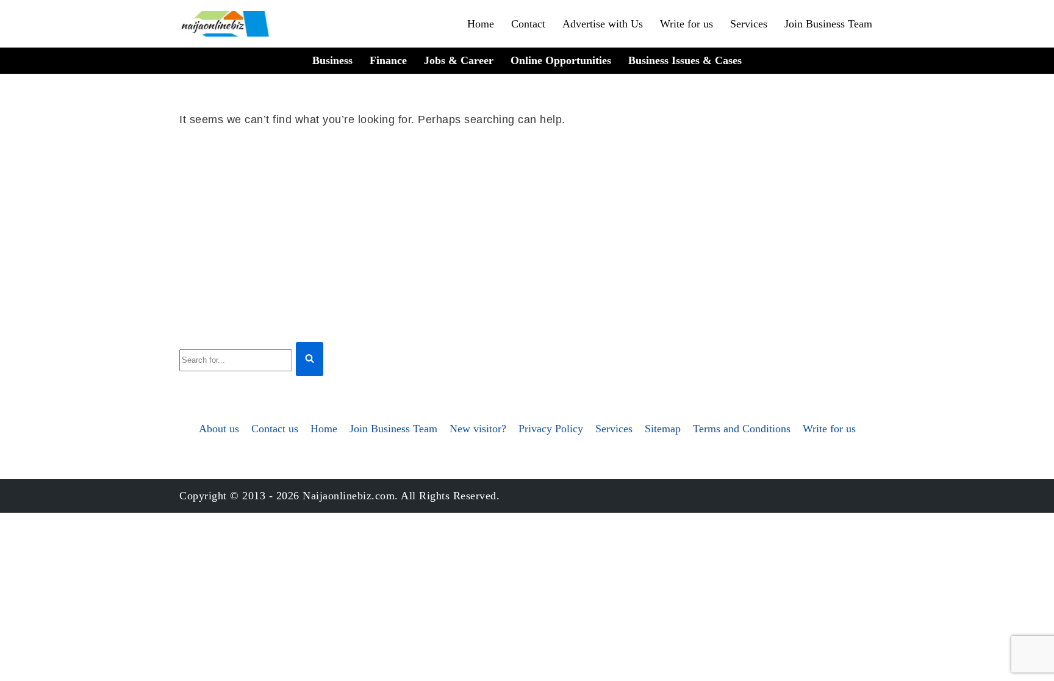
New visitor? (478, 429)
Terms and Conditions (741, 429)
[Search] (309, 359)
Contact (528, 24)
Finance (388, 60)
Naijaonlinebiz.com (349, 496)
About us (219, 429)
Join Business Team (828, 24)
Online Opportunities (561, 60)
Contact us (274, 429)
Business (332, 60)
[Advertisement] (527, 232)
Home (480, 24)
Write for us (686, 24)
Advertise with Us (602, 24)
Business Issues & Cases (685, 60)
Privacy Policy (550, 429)
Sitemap (663, 429)
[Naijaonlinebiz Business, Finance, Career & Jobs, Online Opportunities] (226, 24)
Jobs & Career (458, 60)
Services (748, 24)
